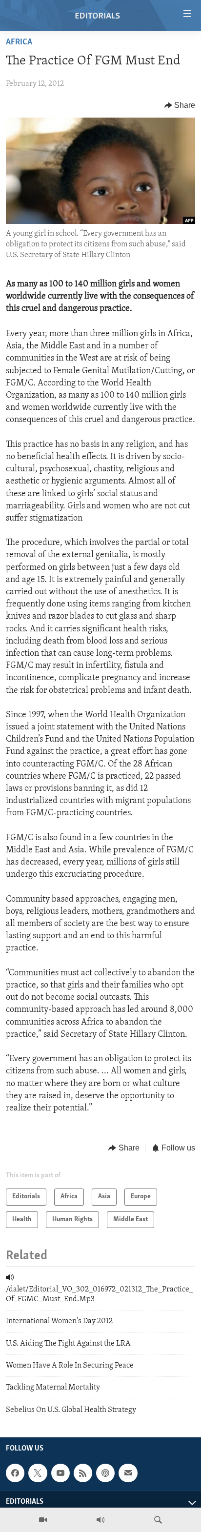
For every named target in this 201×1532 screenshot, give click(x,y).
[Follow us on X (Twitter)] (37, 1473)
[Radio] (100, 1520)
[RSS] (83, 1473)
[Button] (180, 105)
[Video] (43, 1520)
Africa (19, 42)
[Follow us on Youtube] (60, 1473)
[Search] (158, 1520)
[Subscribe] (128, 1473)
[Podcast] (105, 1473)
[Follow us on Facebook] (15, 1473)
